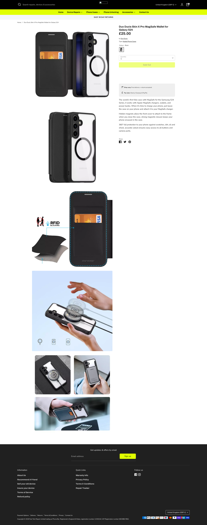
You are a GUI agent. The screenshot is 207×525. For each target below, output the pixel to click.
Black (121, 49)
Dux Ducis (124, 39)
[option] (103, 17)
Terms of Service (25, 492)
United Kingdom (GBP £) (165, 5)
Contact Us (144, 12)
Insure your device (25, 488)
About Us (21, 475)
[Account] (182, 4)
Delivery (33, 515)
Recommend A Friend (27, 480)
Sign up (127, 456)
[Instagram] (139, 474)
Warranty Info (82, 475)
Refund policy (23, 497)
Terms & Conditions (85, 484)
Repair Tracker (82, 488)
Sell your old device (26, 484)
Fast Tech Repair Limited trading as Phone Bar (44, 519)
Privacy (61, 515)
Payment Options (23, 515)
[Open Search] (19, 4)
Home (60, 12)
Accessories (127, 12)
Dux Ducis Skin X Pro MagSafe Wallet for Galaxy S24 (41, 22)
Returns (40, 515)
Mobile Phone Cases (129, 41)
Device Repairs (74, 12)
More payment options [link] (147, 77)
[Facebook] (135, 474)
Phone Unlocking (111, 12)
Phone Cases (92, 12)
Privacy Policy (82, 480)
